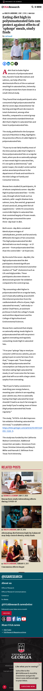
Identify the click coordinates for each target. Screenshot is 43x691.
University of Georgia (22, 651)
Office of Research (8, 588)
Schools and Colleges (11, 665)
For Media (5, 599)
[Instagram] (8, 620)
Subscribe (6, 613)
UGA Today (7, 630)
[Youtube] (24, 620)
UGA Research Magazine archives (15, 632)
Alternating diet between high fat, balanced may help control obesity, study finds (21, 534)
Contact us (5, 596)
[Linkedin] (8, 63)
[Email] (12, 63)
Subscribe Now (28, 686)
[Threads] (16, 63)
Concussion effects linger (13, 567)
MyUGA (11, 668)
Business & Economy (11, 495)
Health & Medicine (10, 13)
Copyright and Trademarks (11, 671)
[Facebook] (4, 63)
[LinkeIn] (18, 620)
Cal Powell (8, 36)
